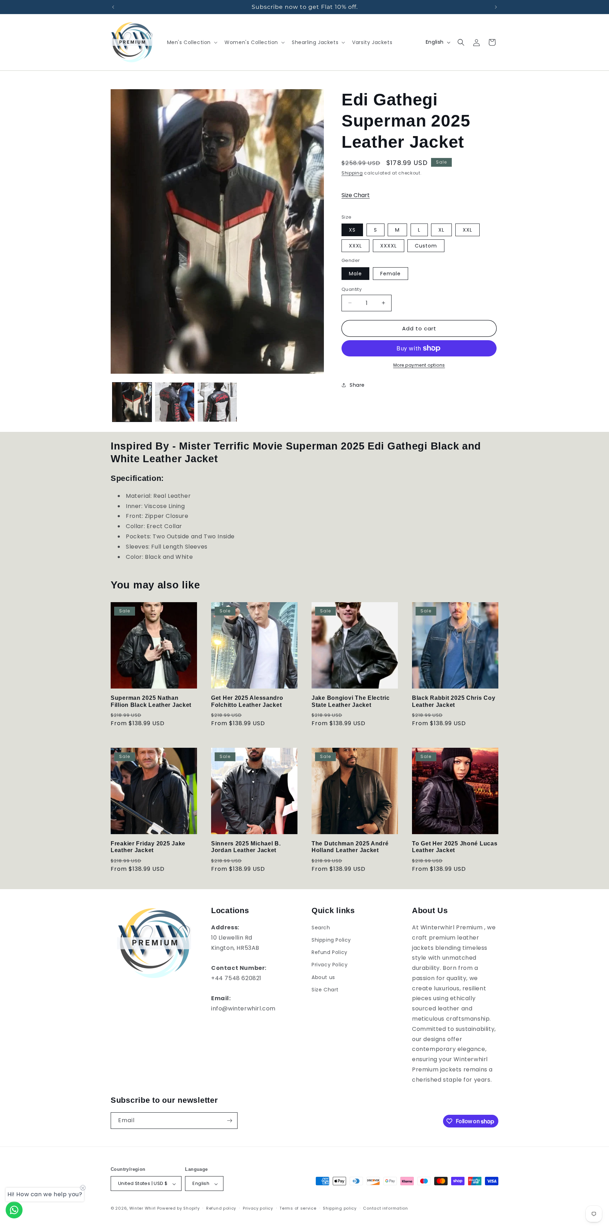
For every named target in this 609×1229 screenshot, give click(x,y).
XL (441, 229)
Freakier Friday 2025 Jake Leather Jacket (148, 846)
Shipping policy (340, 1208)
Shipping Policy (331, 940)
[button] (192, 42)
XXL (467, 229)
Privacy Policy (329, 964)
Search (321, 927)
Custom (426, 245)
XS (352, 229)
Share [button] (357, 384)
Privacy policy (258, 1208)
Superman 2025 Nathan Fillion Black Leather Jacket (151, 701)
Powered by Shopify (178, 1208)
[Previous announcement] (113, 7)
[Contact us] (14, 1210)
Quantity (352, 289)
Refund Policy (329, 952)
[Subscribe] (229, 1120)
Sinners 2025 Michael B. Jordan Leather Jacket (246, 846)
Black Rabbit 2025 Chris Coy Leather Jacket (453, 701)
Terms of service (297, 1208)
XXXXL (388, 245)
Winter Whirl (142, 1208)
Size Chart (356, 195)
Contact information (385, 1208)
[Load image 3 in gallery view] (217, 402)
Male (355, 273)
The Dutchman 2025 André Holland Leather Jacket (350, 846)
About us (323, 977)
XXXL (355, 245)
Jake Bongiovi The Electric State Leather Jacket (351, 701)
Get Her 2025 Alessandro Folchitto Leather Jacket (247, 701)
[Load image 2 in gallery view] (174, 402)
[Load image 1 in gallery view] (132, 402)
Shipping (352, 173)
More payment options (419, 365)
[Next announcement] (496, 7)
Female (390, 273)
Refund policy (221, 1208)
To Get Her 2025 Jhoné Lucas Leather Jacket (454, 846)
